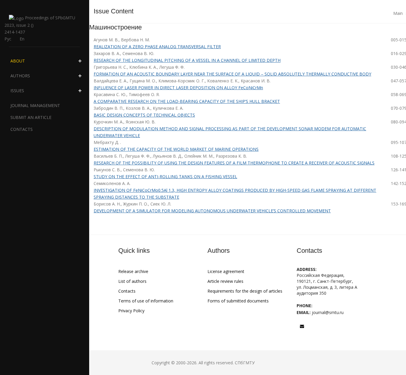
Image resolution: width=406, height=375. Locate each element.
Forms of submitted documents (238, 301)
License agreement (225, 271)
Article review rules (225, 281)
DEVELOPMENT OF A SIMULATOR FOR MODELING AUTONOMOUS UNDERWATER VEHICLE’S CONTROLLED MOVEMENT (212, 211)
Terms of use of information (145, 301)
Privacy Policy (131, 310)
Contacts (21, 129)
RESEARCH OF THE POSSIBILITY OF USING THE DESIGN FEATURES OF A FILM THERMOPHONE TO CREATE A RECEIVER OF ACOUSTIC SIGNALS (234, 163)
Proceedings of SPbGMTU (49, 18)
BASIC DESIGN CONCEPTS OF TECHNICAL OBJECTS (144, 115)
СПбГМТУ (245, 362)
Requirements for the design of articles (244, 291)
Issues (17, 90)
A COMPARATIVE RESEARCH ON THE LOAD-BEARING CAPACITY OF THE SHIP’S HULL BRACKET (187, 101)
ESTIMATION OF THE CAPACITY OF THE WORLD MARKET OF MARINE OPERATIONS (176, 149)
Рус (7, 39)
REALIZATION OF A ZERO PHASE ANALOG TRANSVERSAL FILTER (157, 46)
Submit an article (30, 117)
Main (398, 13)
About (17, 61)
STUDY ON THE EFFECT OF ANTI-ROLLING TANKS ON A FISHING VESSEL (165, 176)
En (22, 39)
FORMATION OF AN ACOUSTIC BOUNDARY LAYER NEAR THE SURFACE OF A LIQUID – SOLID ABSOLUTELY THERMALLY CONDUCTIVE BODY (232, 74)
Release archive (133, 271)
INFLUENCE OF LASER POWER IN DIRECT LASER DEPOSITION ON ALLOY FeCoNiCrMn (178, 87)
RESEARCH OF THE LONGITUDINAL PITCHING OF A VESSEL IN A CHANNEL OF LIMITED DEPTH (187, 60)
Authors (20, 76)
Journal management (35, 105)
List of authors (132, 281)
